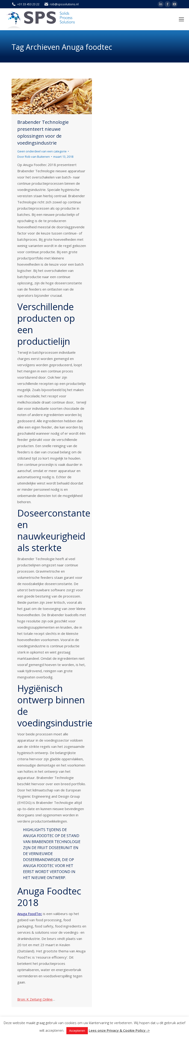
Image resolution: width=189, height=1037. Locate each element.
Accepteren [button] (77, 1030)
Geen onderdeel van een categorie (42, 151)
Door (33, 157)
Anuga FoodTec (29, 913)
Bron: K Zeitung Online (35, 999)
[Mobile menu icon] (181, 19)
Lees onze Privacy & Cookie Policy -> (119, 1030)
